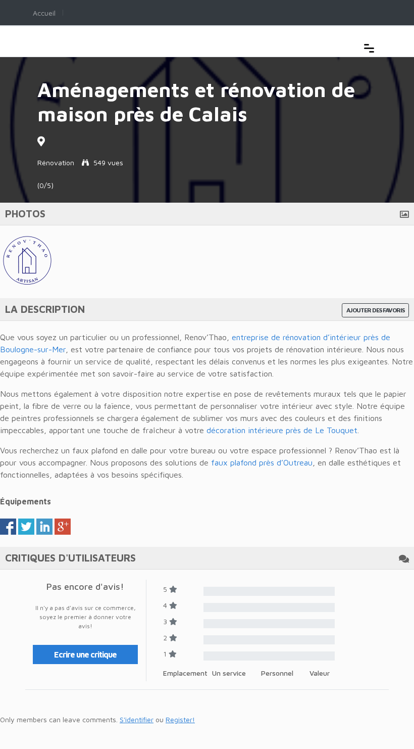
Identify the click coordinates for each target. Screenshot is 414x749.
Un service (229, 673)
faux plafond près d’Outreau (262, 462)
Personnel (277, 673)
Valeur (319, 673)
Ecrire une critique (85, 654)
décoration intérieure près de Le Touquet (281, 430)
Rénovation (55, 162)
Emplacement (185, 673)
